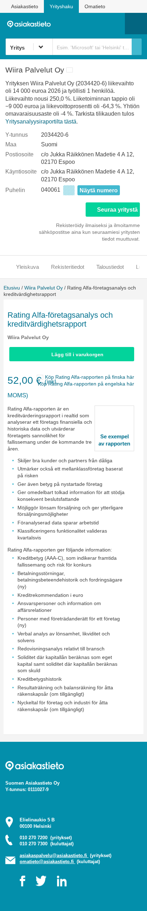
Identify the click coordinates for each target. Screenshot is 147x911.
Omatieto (95, 6)
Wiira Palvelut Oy (43, 288)
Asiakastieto (24, 6)
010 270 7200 (46, 837)
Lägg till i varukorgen (77, 354)
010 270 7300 (47, 843)
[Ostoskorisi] (83, 23)
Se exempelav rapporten (114, 440)
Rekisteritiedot (67, 267)
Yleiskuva (27, 267)
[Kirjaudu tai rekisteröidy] (116, 23)
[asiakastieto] (31, 23)
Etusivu (12, 288)
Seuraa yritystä (117, 210)
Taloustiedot (110, 267)
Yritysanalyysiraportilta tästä (40, 122)
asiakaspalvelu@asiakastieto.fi (54, 855)
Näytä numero (99, 190)
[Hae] (137, 47)
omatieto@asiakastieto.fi (47, 861)
